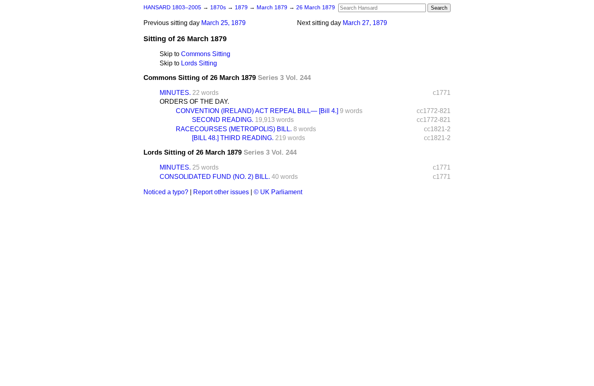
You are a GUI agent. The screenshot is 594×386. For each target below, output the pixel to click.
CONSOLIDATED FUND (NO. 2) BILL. (215, 176)
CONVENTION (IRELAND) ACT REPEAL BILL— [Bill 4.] (257, 110)
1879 (242, 7)
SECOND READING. (222, 119)
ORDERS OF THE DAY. (194, 101)
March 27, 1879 (365, 22)
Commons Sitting (205, 53)
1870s (218, 7)
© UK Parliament (278, 192)
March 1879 (273, 7)
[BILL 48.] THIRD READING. (233, 137)
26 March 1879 (315, 7)
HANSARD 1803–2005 (172, 7)
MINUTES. (175, 92)
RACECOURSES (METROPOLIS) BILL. (234, 129)
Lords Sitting (199, 63)
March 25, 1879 (223, 22)
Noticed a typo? (165, 192)
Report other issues (221, 192)
